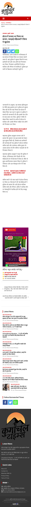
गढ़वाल (12, 33)
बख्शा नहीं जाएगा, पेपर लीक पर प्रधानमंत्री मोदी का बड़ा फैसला (19, 387)
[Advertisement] (15, 87)
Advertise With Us (6, 473)
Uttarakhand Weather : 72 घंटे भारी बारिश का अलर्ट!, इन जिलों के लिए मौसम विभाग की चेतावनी (15, 335)
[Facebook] (5, 51)
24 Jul (4, 320)
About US (4, 468)
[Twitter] (9, 51)
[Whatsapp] (17, 51)
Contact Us (4, 471)
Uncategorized (7, 314)
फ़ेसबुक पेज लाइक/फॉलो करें (11, 274)
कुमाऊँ (9, 33)
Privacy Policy (5, 475)
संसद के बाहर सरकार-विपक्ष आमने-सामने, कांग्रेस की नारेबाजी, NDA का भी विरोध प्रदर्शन (15, 361)
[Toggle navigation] (3, 19)
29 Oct (4, 45)
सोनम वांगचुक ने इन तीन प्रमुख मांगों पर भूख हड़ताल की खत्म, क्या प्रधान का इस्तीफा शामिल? (15, 317)
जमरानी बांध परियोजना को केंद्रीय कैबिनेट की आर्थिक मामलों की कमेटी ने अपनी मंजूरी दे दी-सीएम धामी (15, 297)
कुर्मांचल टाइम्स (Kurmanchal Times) (17, 499)
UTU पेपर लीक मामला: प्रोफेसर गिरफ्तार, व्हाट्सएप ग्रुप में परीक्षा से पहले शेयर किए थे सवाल (15, 378)
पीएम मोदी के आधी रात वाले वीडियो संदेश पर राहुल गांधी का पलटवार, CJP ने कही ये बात (15, 326)
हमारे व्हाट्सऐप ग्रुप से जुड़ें (11, 272)
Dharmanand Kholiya (12, 45)
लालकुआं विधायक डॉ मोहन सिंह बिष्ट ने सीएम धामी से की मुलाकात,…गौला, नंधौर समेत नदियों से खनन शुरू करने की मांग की (16, 289)
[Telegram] (13, 51)
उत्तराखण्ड (5, 33)
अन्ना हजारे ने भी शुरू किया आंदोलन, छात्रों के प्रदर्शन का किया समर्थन (14, 353)
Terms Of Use (5, 478)
